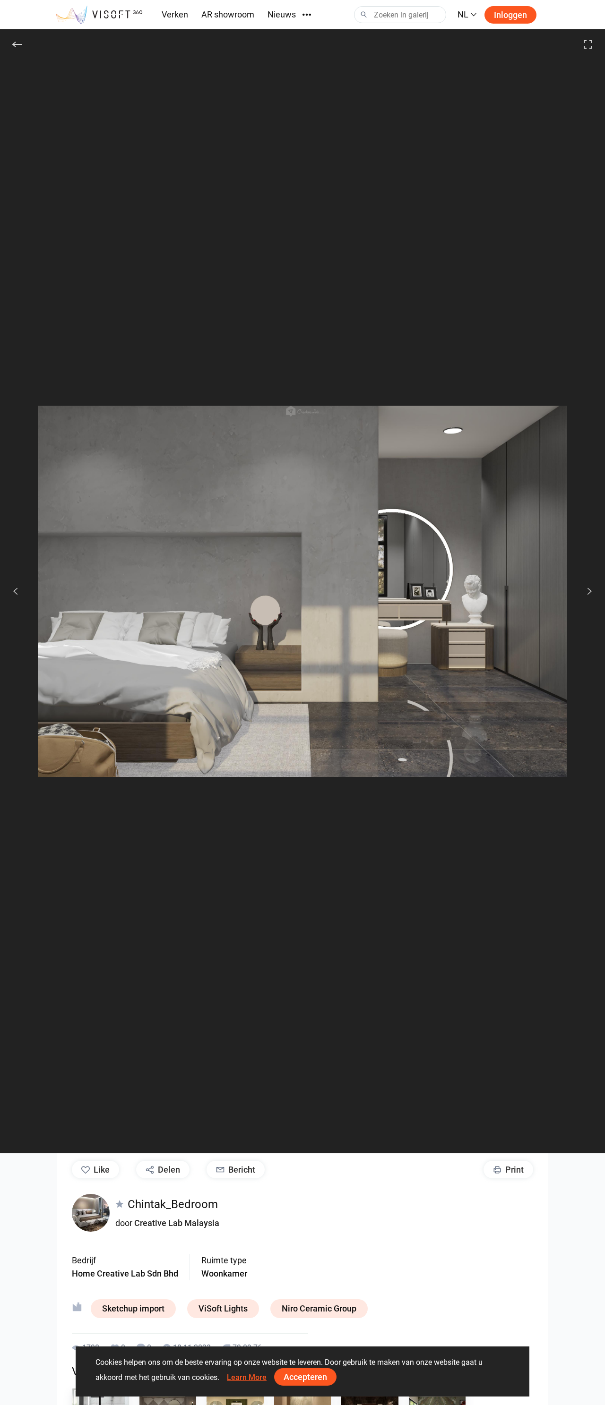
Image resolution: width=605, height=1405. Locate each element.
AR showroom (227, 14)
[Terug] (17, 44)
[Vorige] (15, 591)
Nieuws (282, 14)
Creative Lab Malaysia (176, 1223)
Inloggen (510, 15)
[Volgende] (584, 591)
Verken (175, 14)
